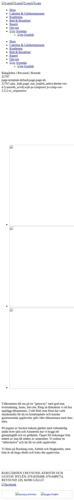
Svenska (31, 494)
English (29, 34)
